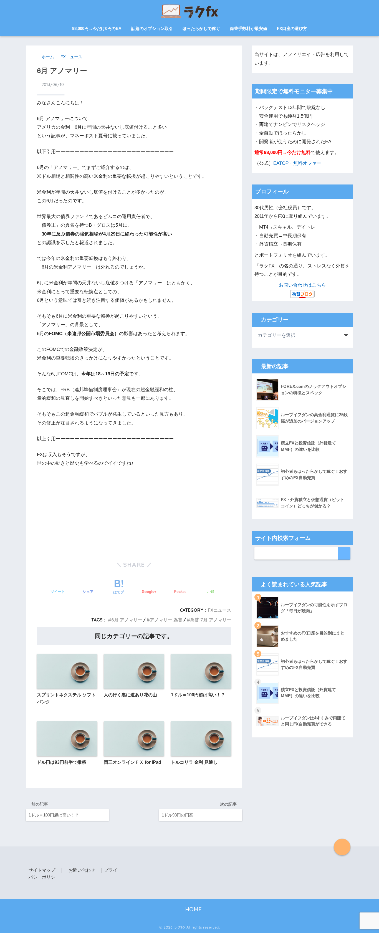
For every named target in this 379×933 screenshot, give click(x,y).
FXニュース (219, 610)
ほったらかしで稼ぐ (201, 28)
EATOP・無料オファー (297, 163)
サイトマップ (42, 870)
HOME (192, 909)
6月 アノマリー (126, 620)
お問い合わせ (82, 870)
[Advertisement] (134, 509)
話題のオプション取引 (152, 28)
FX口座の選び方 (292, 28)
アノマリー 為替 (166, 620)
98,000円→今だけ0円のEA (97, 28)
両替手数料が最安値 (248, 28)
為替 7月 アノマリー (210, 620)
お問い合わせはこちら (302, 285)
